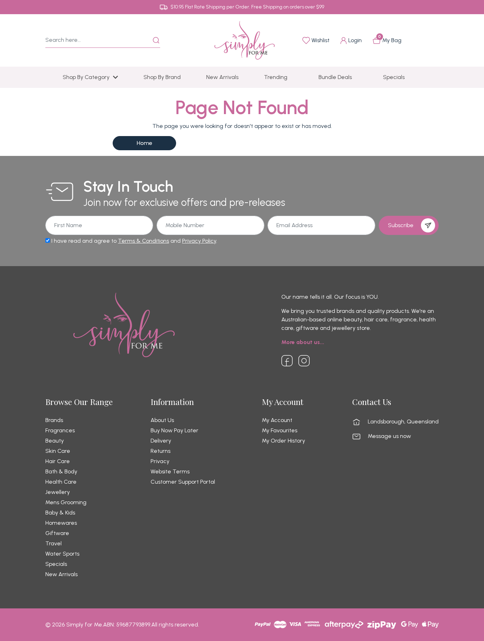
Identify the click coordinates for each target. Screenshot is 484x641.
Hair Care (57, 461)
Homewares (61, 523)
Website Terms (170, 471)
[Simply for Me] (244, 39)
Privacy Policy (199, 240)
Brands (54, 420)
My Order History (283, 441)
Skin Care (57, 451)
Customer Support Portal (183, 482)
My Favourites (279, 430)
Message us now (389, 436)
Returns (160, 451)
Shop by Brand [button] (162, 77)
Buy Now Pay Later (174, 430)
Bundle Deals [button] (335, 77)
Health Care (61, 482)
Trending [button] (275, 77)
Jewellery (57, 492)
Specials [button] (394, 77)
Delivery (161, 441)
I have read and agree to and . (133, 240)
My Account (277, 420)
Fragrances (60, 430)
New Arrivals (61, 574)
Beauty (54, 441)
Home (144, 143)
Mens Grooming (65, 502)
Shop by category (86, 77)
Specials (56, 564)
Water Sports (62, 554)
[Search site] (156, 40)
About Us (162, 420)
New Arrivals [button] (222, 77)
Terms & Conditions (143, 240)
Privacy (160, 461)
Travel (53, 543)
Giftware (57, 533)
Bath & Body (61, 471)
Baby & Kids (60, 513)
